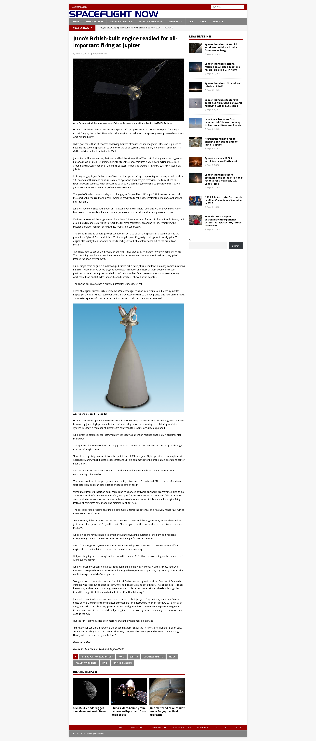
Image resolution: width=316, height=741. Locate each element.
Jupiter (134, 656)
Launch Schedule (121, 21)
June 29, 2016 (82, 53)
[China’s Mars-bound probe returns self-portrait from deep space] (129, 691)
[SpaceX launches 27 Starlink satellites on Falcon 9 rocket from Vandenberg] (195, 48)
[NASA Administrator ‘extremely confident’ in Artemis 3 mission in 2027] (195, 201)
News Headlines (200, 36)
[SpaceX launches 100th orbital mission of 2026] (195, 87)
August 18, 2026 (213, 148)
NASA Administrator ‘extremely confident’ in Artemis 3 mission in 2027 (223, 200)
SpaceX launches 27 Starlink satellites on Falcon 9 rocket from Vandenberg (221, 47)
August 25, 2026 (213, 54)
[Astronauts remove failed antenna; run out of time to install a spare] (195, 142)
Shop (203, 21)
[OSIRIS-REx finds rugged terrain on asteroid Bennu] (91, 691)
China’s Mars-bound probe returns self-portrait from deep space (128, 711)
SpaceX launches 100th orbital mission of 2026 (222, 85)
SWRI (104, 663)
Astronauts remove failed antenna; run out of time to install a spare (221, 141)
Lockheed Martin (153, 656)
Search (192, 240)
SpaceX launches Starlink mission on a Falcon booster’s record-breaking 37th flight (222, 66)
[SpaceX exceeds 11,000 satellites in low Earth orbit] (195, 162)
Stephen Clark (100, 53)
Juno (121, 656)
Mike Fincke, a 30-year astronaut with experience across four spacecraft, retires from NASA (223, 221)
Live (191, 21)
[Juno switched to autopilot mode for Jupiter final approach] (167, 691)
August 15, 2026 (213, 187)
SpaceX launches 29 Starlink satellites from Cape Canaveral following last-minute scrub (223, 102)
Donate (218, 21)
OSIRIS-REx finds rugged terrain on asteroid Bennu (90, 709)
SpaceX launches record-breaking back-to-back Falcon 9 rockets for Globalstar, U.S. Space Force (223, 179)
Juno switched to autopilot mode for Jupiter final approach (167, 711)
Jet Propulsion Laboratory (97, 656)
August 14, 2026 (213, 207)
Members (174, 21)
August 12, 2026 (213, 229)
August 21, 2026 (213, 90)
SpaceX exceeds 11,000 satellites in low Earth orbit (221, 160)
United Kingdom (122, 663)
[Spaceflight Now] (113, 16)
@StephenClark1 (115, 649)
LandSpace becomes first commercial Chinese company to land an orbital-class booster (223, 122)
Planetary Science (86, 663)
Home (75, 21)
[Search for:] (227, 6)
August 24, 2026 (213, 73)
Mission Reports (149, 21)
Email (76, 642)
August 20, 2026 (213, 109)
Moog (172, 656)
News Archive (94, 21)
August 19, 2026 (213, 129)
